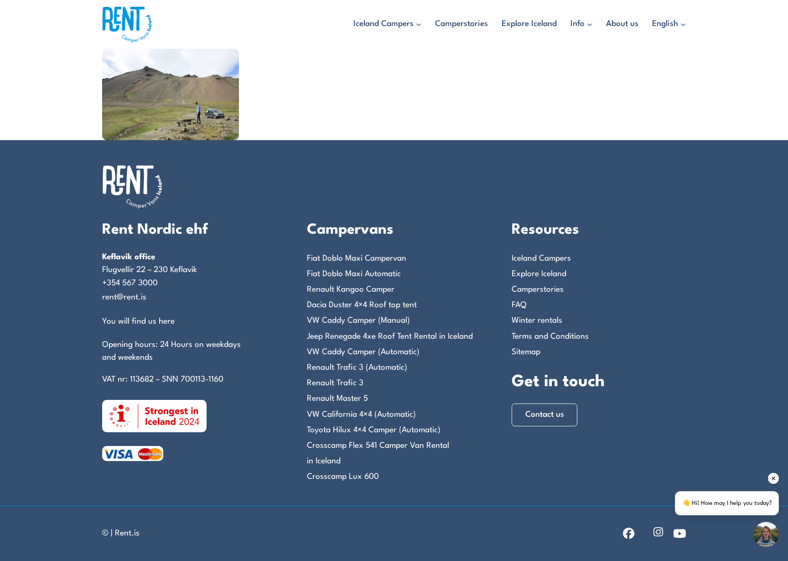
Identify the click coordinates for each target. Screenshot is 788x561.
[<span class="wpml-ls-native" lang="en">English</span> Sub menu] (683, 24)
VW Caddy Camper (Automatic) (363, 352)
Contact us (544, 415)
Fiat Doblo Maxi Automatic (354, 274)
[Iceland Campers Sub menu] (418, 24)
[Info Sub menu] (589, 24)
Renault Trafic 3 (335, 383)
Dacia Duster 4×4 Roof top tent (362, 305)
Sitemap (526, 352)
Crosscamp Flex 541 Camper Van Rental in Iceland (378, 453)
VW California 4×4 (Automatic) (361, 415)
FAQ (519, 305)
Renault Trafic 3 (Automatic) (357, 368)
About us (622, 24)
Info (577, 24)
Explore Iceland (529, 24)
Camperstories (461, 24)
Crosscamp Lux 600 (343, 477)
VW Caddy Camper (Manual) (358, 321)
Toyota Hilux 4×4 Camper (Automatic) (374, 430)
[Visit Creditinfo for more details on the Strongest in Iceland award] (154, 415)
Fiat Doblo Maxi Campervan (356, 258)
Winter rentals (537, 321)
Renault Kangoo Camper (350, 290)
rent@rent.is (124, 297)
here (167, 321)
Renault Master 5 (337, 399)
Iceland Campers (383, 24)
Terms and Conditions (550, 337)
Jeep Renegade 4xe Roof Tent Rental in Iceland (390, 337)
